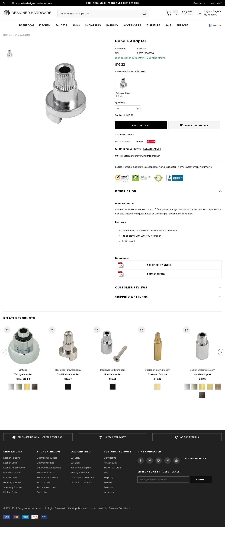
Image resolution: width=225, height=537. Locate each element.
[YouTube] (176, 460)
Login (207, 11)
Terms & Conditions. (120, 508)
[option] (64, 93)
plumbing (206, 166)
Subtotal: (120, 115)
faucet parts (150, 166)
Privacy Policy (85, 508)
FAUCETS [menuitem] (61, 25)
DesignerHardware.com (68, 369)
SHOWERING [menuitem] (93, 25)
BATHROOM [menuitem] (26, 25)
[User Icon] (200, 13)
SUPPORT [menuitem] (182, 25)
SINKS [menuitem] (76, 25)
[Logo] (27, 13)
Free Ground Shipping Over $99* (112, 3)
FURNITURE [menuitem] (153, 25)
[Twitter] (149, 460)
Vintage (23, 369)
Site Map (72, 508)
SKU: (117, 53)
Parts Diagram (156, 273)
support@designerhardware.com (34, 3)
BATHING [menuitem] (112, 25)
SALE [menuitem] (168, 25)
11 (121, 155)
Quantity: (120, 102)
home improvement (188, 166)
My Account (210, 14)
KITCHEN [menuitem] (44, 25)
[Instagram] (158, 460)
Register (217, 11)
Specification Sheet (159, 264)
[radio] (123, 86)
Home (6, 34)
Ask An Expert (152, 148)
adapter (137, 166)
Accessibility (101, 508)
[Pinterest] (167, 460)
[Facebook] (140, 460)
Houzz (139, 141)
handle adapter (167, 166)
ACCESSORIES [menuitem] (132, 25)
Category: (120, 48)
